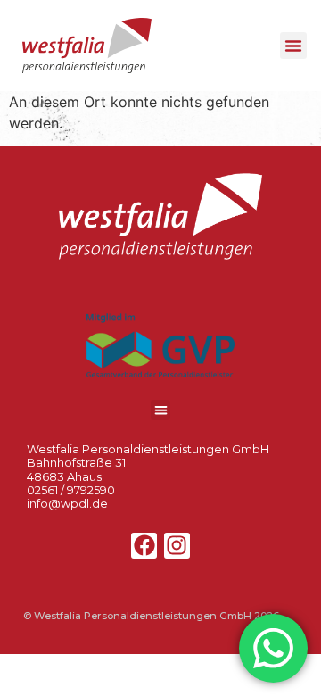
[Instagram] (177, 546)
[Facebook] (144, 546)
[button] (293, 45)
